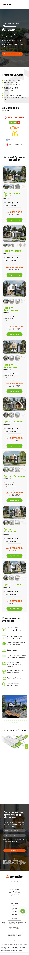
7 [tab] (14, 720)
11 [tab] (22, 720)
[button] (12, 54)
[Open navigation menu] (25, 4)
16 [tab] (16, 722)
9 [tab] (18, 720)
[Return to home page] (7, 4)
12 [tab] (24, 720)
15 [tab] (14, 722)
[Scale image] (14, 174)
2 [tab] (5, 720)
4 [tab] (9, 720)
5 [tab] (11, 720)
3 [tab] (7, 720)
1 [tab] (3, 720)
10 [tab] (20, 720)
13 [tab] (26, 720)
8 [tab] (16, 720)
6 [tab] (13, 720)
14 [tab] (13, 722)
